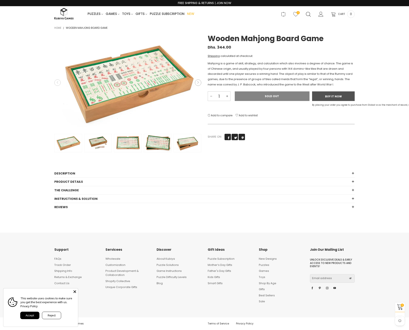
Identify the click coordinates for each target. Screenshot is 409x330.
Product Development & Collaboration (122, 273)
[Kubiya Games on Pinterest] (319, 288)
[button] (57, 82)
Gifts (140, 14)
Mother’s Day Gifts (220, 265)
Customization (115, 265)
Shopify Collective (117, 281)
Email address (322, 278)
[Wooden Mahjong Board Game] (127, 83)
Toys (126, 14)
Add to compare (221, 115)
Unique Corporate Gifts (121, 287)
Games (112, 14)
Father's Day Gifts (219, 271)
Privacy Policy (244, 323)
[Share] (228, 137)
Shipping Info (63, 271)
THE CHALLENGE (66, 190)
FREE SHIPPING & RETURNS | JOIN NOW (204, 3)
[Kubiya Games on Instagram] (327, 288)
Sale (262, 301)
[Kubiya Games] (63, 13)
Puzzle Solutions (168, 265)
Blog (160, 283)
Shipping (214, 56)
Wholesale (112, 259)
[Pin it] (242, 137)
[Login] (320, 14)
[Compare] (283, 14)
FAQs (57, 259)
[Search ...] (308, 14)
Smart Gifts (215, 283)
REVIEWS (61, 207)
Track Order (62, 265)
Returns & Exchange (68, 277)
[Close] (75, 292)
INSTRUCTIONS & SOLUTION (76, 199)
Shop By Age (267, 283)
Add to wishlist (248, 115)
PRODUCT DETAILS (68, 182)
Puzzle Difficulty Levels (172, 277)
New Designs (268, 259)
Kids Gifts (214, 277)
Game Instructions (169, 271)
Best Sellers (267, 295)
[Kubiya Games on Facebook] (312, 288)
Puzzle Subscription (167, 14)
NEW (190, 14)
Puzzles (94, 14)
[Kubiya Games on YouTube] (334, 288)
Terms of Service (218, 323)
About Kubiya (166, 259)
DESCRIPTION (64, 173)
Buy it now (333, 96)
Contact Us (61, 283)
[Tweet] (235, 137)
